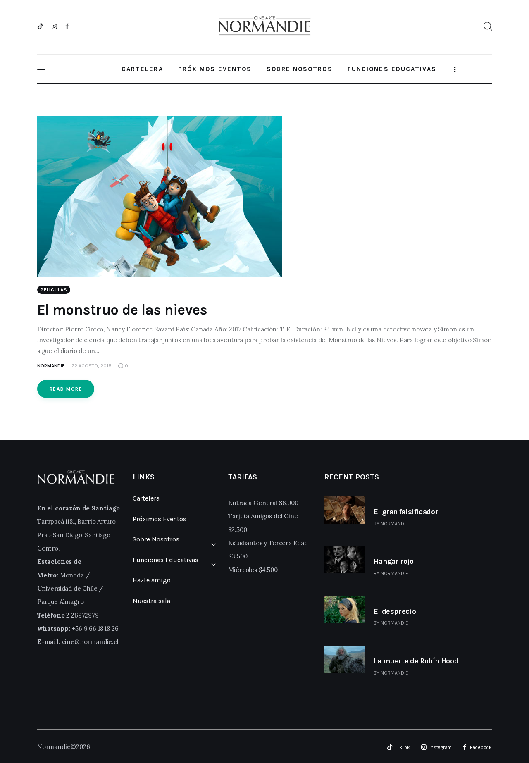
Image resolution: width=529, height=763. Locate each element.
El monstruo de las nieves (122, 309)
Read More (66, 389)
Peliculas (54, 290)
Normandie (394, 524)
